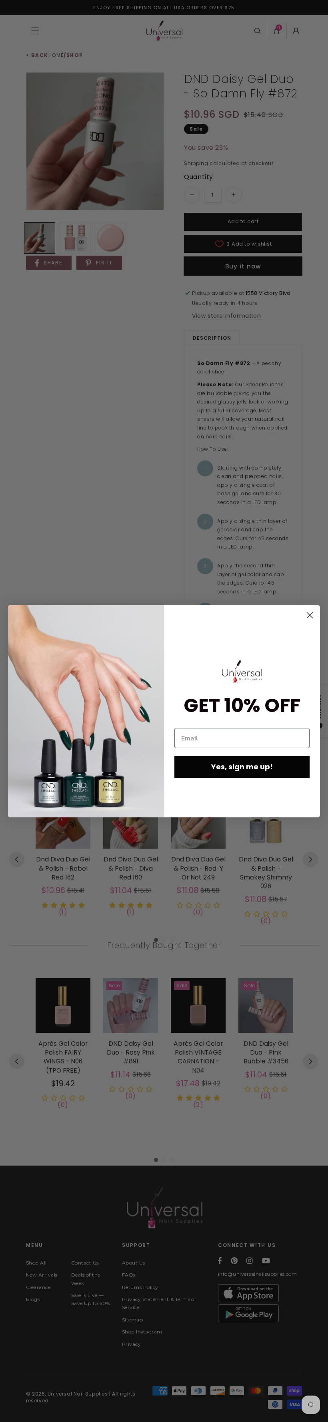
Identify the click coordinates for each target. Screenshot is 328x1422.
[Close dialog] (310, 615)
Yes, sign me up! (242, 767)
